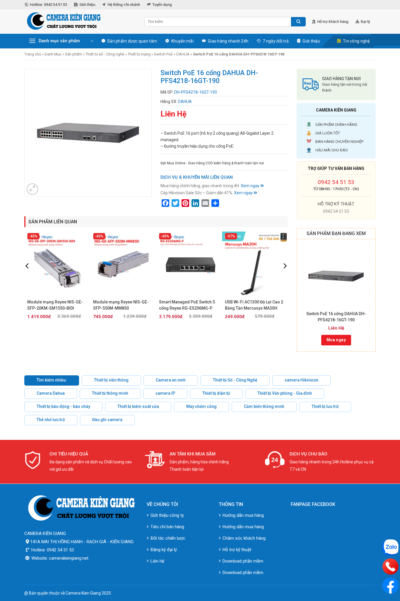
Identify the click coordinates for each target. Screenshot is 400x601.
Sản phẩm (73, 54)
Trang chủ (32, 54)
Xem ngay (250, 185)
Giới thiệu (87, 4)
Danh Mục (53, 54)
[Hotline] (390, 566)
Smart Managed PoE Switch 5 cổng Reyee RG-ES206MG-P (187, 305)
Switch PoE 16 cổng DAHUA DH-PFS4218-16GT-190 (336, 316)
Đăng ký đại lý (164, 549)
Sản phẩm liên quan (52, 221)
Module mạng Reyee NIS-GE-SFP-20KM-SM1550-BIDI (55, 305)
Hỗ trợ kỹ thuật (237, 549)
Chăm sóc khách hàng (244, 538)
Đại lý (365, 21)
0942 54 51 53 (336, 182)
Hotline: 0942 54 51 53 (48, 4)
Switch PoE (163, 54)
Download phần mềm (243, 561)
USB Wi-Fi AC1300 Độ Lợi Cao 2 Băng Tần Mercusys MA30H (254, 305)
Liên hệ (157, 561)
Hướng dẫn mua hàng (243, 515)
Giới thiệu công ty (167, 515)
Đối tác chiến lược (168, 538)
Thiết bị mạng (139, 54)
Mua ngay (336, 339)
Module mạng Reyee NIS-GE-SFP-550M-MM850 (121, 305)
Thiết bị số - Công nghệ (105, 54)
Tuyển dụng (162, 4)
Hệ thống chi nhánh (123, 4)
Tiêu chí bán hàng (167, 526)
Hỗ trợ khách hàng (332, 21)
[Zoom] (32, 189)
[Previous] (27, 277)
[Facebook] (390, 585)
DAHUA (182, 54)
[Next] (284, 277)
